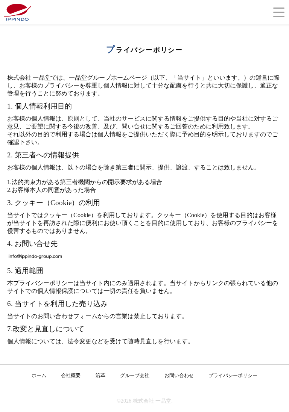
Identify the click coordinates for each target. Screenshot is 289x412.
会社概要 (71, 375)
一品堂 (19, 12)
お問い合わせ (179, 375)
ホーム (39, 375)
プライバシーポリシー (232, 375)
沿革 (100, 375)
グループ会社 (134, 375)
